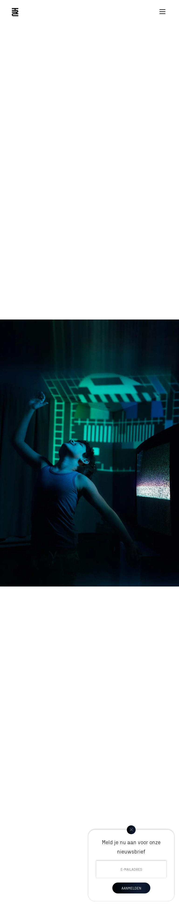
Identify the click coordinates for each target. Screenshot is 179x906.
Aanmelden (131, 888)
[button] (162, 11)
